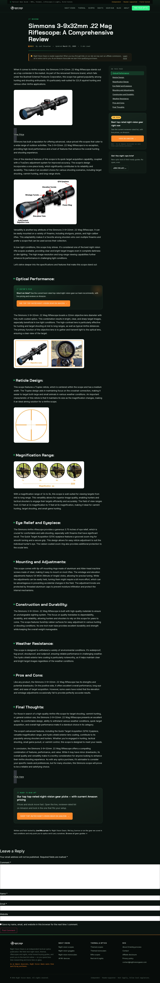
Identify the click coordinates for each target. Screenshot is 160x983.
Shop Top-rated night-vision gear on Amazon (44, 816)
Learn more (125, 57)
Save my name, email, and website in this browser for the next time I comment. (40, 924)
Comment (5, 862)
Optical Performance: (121, 73)
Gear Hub (110, 8)
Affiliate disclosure (130, 955)
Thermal (82, 8)
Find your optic (141, 8)
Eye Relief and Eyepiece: (122, 86)
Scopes (91, 8)
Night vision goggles (66, 951)
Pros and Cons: (119, 103)
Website (4, 914)
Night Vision (70, 8)
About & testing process (132, 947)
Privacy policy (128, 958)
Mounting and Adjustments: (123, 90)
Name (3, 894)
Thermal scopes (97, 947)
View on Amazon (127, 138)
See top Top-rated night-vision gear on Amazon (43, 303)
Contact (126, 951)
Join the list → (119, 168)
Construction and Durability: (123, 94)
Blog (119, 8)
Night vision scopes (66, 947)
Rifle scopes (95, 955)
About (126, 8)
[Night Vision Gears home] (16, 8)
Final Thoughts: (119, 107)
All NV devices (64, 958)
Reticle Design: (118, 77)
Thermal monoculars (98, 951)
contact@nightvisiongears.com (135, 962)
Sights (100, 8)
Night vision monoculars (68, 955)
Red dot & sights (97, 958)
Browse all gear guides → (76, 833)
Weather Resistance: (121, 99)
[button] (58, 134)
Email (3, 904)
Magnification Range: (121, 82)
